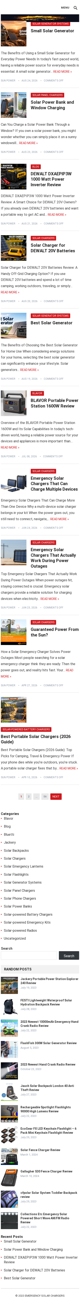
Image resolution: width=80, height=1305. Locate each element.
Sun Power (8, 80)
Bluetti (9, 835)
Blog (35, 166)
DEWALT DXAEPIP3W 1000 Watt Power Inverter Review (51, 179)
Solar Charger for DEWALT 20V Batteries (53, 248)
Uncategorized (15, 938)
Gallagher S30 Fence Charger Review (46, 1171)
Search (6, 948)
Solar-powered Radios (20, 931)
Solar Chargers (43, 238)
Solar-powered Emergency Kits (27, 922)
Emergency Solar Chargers (45, 1295)
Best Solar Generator (52, 322)
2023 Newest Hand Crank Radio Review (47, 1064)
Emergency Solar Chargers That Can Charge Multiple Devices (54, 484)
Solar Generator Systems (50, 23)
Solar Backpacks (16, 851)
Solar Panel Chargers (47, 95)
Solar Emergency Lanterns (23, 866)
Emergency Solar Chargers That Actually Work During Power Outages (53, 558)
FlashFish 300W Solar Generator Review (48, 1043)
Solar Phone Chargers (20, 898)
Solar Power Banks (18, 906)
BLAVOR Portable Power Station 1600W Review (55, 403)
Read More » (62, 71)
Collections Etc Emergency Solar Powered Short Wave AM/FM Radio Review (44, 1218)
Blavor (37, 393)
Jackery (10, 842)
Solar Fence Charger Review (40, 1150)
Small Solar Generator (52, 30)
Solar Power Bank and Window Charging (52, 105)
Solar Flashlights (16, 874)
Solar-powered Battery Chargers (26, 729)
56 (45, 796)
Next (56, 796)
